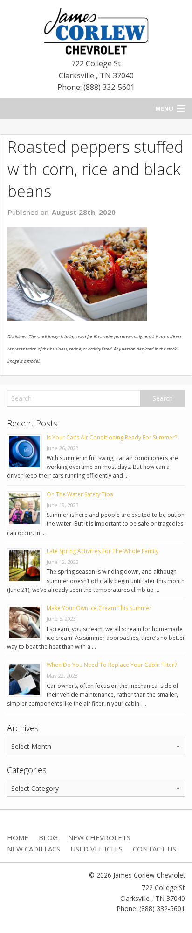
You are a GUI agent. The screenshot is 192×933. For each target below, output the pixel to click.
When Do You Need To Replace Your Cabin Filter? (112, 665)
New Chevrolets (99, 837)
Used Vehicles (96, 848)
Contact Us (154, 848)
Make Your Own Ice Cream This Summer (99, 608)
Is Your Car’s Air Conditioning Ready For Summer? (112, 437)
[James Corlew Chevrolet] (96, 30)
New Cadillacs (33, 848)
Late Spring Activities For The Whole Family (102, 551)
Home (17, 837)
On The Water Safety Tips (80, 494)
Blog (48, 837)
